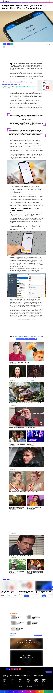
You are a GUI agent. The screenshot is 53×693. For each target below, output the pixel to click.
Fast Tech (4, 684)
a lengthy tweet (14, 105)
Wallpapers (44, 679)
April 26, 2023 (32, 124)
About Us (35, 680)
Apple (43, 682)
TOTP (31, 303)
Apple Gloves (28, 680)
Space (43, 685)
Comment (30, 338)
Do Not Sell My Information (44, 690)
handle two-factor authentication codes (23, 258)
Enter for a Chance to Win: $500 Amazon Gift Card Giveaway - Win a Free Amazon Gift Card (26, 2)
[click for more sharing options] (11, 44)
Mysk (26, 107)
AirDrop (20, 680)
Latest (43, 680)
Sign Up (38, 635)
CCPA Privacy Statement (36, 690)
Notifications (17, 675)
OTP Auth (26, 303)
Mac (4, 682)
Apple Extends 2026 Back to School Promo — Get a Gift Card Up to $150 (30, 336)
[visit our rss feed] (20, 669)
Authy (22, 303)
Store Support (41, 675)
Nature (43, 684)
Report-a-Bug (6, 676)
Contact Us (5, 675)
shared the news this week (23, 93)
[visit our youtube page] (17, 669)
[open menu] (1, 1)
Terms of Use (36, 684)
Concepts (27, 685)
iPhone (4, 680)
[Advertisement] (26, 55)
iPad (4, 681)
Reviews (27, 681)
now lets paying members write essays (31, 105)
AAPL (27, 684)
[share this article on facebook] (4, 44)
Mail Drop (20, 686)
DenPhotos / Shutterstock (11, 184)
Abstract (43, 681)
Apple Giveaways (29, 686)
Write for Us (35, 675)
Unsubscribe (11, 675)
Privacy (27, 682)
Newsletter (29, 675)
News (4, 679)
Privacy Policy (36, 681)
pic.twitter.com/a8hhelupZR (36, 123)
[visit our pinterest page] (12, 669)
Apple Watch (20, 682)
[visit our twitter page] (9, 669)
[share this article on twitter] (8, 44)
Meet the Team (23, 675)
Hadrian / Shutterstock (11, 255)
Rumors (12, 679)
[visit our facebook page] (7, 669)
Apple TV (20, 681)
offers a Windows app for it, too (19, 266)
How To (20, 679)
